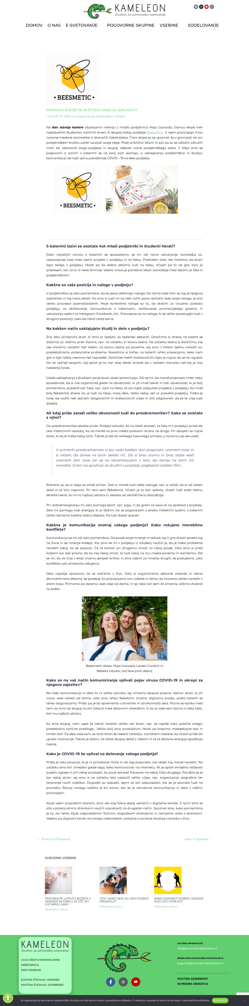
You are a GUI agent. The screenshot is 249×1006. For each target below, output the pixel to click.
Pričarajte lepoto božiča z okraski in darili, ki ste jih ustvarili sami (68, 901)
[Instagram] (123, 981)
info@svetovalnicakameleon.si (197, 948)
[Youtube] (135, 981)
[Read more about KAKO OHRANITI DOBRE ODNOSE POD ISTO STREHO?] (168, 880)
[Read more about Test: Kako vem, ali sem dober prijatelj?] (113, 880)
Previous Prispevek (53, 839)
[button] (83, 25)
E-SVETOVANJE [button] (82, 25)
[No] (244, 1000)
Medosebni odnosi (110, 116)
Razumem (220, 1000)
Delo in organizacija (79, 116)
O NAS (54, 25)
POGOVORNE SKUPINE (131, 25)
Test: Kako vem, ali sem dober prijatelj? (124, 900)
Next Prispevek (198, 839)
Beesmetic (155, 132)
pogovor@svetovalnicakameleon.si (200, 963)
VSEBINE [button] (169, 25)
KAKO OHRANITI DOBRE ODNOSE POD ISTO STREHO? (179, 900)
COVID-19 (55, 116)
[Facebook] (110, 981)
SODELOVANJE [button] (203, 25)
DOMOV (34, 25)
